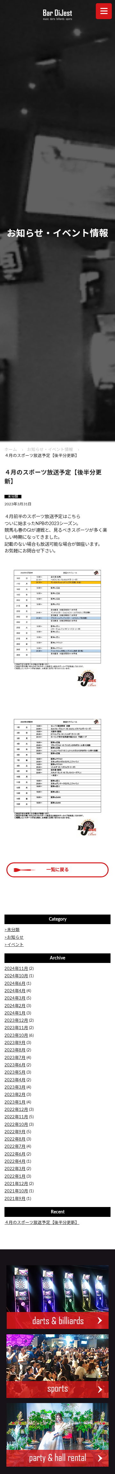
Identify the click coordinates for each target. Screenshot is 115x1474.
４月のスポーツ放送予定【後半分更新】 (41, 1223)
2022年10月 (16, 1125)
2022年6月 (15, 1154)
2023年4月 (15, 1080)
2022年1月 (15, 1177)
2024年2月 (15, 1006)
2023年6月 (15, 1065)
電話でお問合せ (86, 1464)
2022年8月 (15, 1139)
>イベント (14, 945)
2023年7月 (15, 1058)
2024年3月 (15, 998)
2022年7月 (15, 1147)
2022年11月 (16, 1117)
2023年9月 (15, 1043)
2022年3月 (15, 1169)
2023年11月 (16, 1028)
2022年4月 (15, 1162)
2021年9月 (15, 1199)
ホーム (10, 450)
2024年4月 (15, 991)
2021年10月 (16, 1191)
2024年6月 (15, 984)
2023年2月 (15, 1095)
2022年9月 (15, 1132)
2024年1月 (15, 1013)
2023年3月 (15, 1087)
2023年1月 (15, 1102)
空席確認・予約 (28, 1464)
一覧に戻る (57, 869)
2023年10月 (16, 1036)
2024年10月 (16, 976)
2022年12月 (16, 1110)
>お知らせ (14, 938)
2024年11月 (16, 969)
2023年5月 (15, 1072)
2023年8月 (15, 1050)
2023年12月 (16, 1021)
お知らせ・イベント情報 (50, 450)
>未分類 (11, 930)
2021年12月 (16, 1184)
